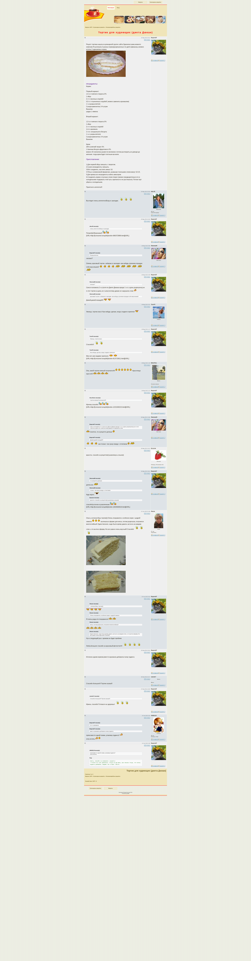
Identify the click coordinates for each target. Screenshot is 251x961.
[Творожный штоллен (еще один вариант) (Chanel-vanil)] (140, 23)
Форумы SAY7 (88, 27)
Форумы (140, 2)
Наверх (242, 957)
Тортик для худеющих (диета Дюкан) (146, 770)
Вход (118, 7)
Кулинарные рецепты (155, 2)
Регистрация (111, 7)
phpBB (128, 793)
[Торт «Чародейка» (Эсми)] (150, 23)
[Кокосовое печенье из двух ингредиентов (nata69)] (129, 23)
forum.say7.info (129, 792)
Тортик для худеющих (125, 32)
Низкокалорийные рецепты (113, 27)
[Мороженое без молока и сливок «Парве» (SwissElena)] (161, 23)
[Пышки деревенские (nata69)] (119, 23)
